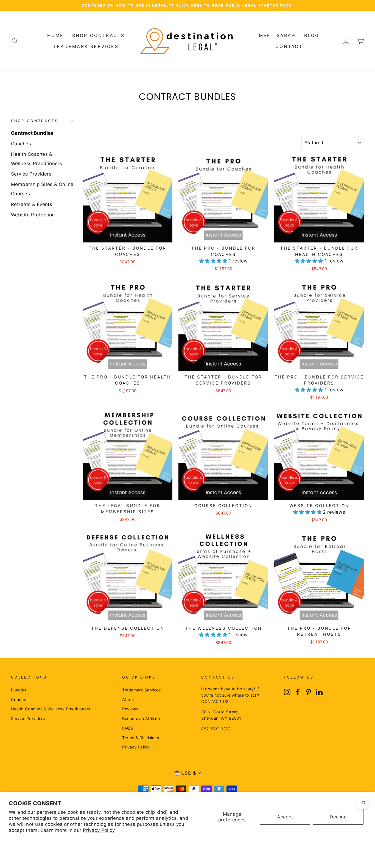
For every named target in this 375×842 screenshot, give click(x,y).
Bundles (18, 690)
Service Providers (31, 174)
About (128, 699)
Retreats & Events (31, 204)
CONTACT (289, 46)
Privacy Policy (99, 830)
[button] (214, 261)
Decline (338, 817)
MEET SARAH (277, 35)
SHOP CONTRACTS (98, 35)
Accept (285, 817)
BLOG (312, 35)
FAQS (127, 728)
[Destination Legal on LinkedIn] (319, 691)
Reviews (130, 709)
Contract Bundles (32, 133)
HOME (55, 35)
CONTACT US (214, 701)
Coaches (21, 143)
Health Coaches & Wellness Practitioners (36, 158)
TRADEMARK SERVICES (86, 46)
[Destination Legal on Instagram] (287, 691)
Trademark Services (141, 690)
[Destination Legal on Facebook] (298, 691)
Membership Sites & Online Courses (42, 189)
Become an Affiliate (141, 718)
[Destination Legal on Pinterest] (308, 691)
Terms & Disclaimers (142, 737)
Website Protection (33, 214)
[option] (187, 5)
